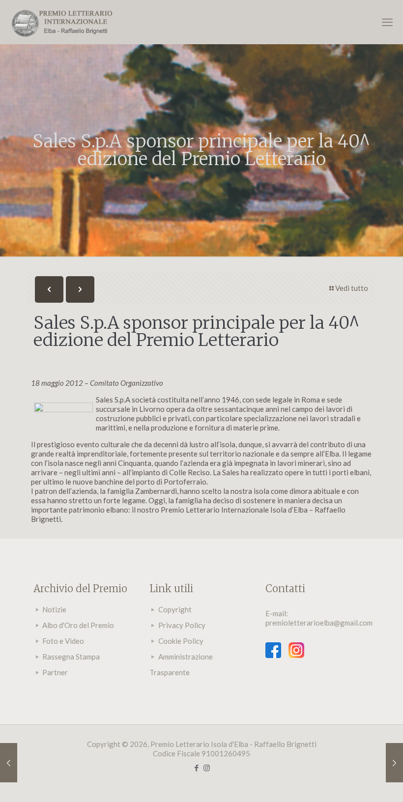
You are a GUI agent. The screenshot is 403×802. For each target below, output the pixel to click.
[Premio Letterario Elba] (61, 22)
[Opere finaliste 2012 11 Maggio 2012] (8, 762)
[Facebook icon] (196, 767)
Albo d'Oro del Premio (78, 625)
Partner (55, 672)
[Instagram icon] (206, 767)
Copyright (175, 609)
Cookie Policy (180, 640)
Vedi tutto (351, 288)
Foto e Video (63, 640)
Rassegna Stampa (71, 656)
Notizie (54, 609)
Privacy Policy (181, 625)
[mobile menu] (387, 22)
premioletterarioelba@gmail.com (319, 622)
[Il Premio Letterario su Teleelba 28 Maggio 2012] (394, 762)
